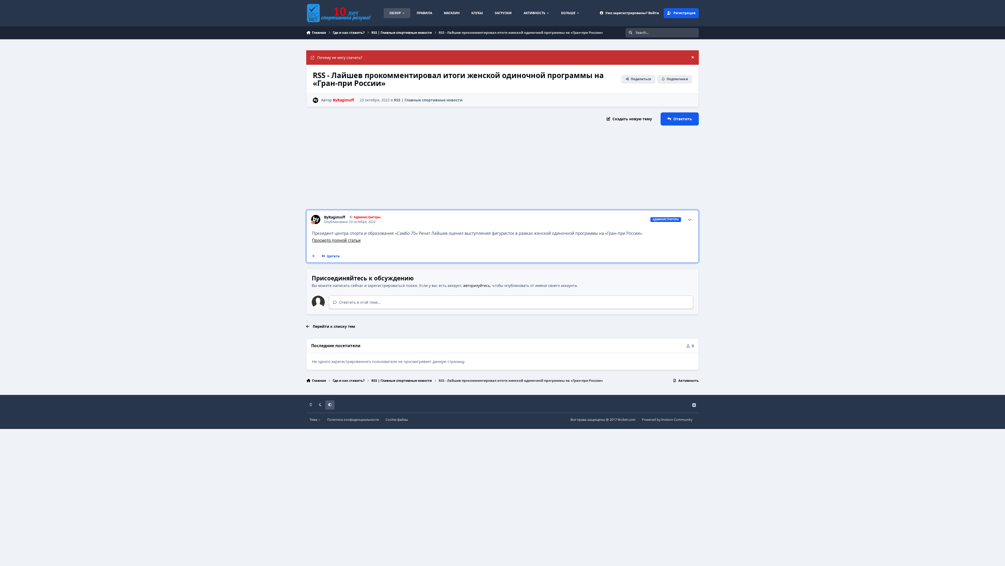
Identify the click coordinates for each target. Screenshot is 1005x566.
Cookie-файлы (397, 419)
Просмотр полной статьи (336, 240)
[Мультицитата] (314, 256)
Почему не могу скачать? (339, 57)
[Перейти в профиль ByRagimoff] (315, 100)
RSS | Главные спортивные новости (428, 99)
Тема (314, 419)
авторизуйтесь (476, 285)
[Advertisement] (502, 167)
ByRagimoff (334, 217)
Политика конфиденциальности (353, 419)
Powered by (667, 419)
